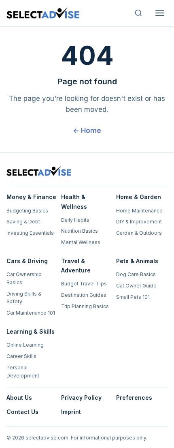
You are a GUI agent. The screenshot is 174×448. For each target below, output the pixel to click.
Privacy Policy (81, 397)
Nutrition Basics (79, 231)
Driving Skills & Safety (23, 298)
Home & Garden (138, 196)
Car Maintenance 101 (30, 313)
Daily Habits (75, 220)
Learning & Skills (30, 331)
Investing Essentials (30, 233)
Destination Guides (83, 295)
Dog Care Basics (136, 274)
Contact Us (22, 411)
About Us (19, 397)
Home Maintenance (139, 211)
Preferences (134, 397)
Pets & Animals (137, 260)
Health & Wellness (74, 201)
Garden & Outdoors (139, 233)
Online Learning (25, 345)
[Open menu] (160, 12)
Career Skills (21, 356)
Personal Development (22, 371)
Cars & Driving (27, 260)
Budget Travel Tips (84, 284)
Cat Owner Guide (136, 286)
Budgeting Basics (27, 211)
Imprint (71, 411)
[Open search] (138, 13)
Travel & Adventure (76, 265)
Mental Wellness (80, 242)
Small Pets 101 (133, 297)
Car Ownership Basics (24, 278)
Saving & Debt (23, 222)
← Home (87, 130)
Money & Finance (31, 196)
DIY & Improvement (139, 222)
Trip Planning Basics (85, 306)
